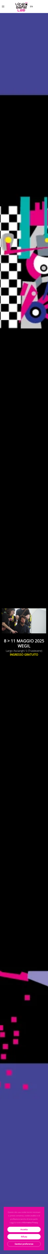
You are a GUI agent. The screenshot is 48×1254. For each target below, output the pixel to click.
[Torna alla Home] (21, 6)
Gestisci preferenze (24, 1243)
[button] (3, 6)
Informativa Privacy (30, 1222)
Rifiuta (24, 1236)
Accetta (24, 1229)
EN (31, 6)
